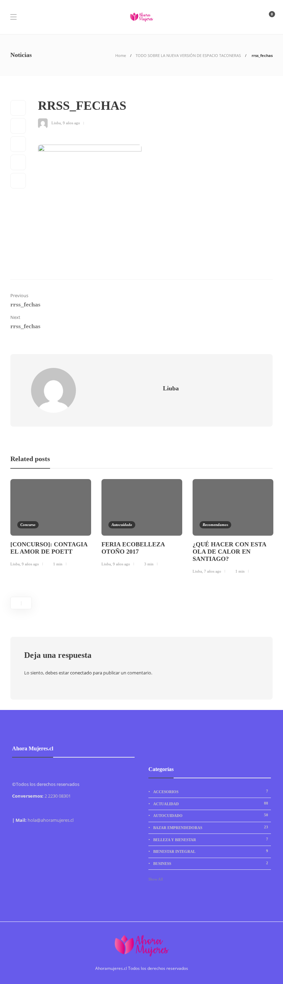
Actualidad (210, 803)
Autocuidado (121, 525)
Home (120, 55)
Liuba (56, 122)
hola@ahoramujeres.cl (51, 820)
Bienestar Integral (210, 851)
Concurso (28, 525)
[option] (50, 524)
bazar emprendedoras (210, 827)
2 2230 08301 (58, 796)
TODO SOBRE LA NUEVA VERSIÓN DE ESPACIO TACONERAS (188, 55)
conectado (81, 673)
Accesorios (210, 791)
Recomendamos (215, 525)
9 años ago (71, 122)
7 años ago (212, 571)
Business (210, 863)
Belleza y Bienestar (210, 839)
